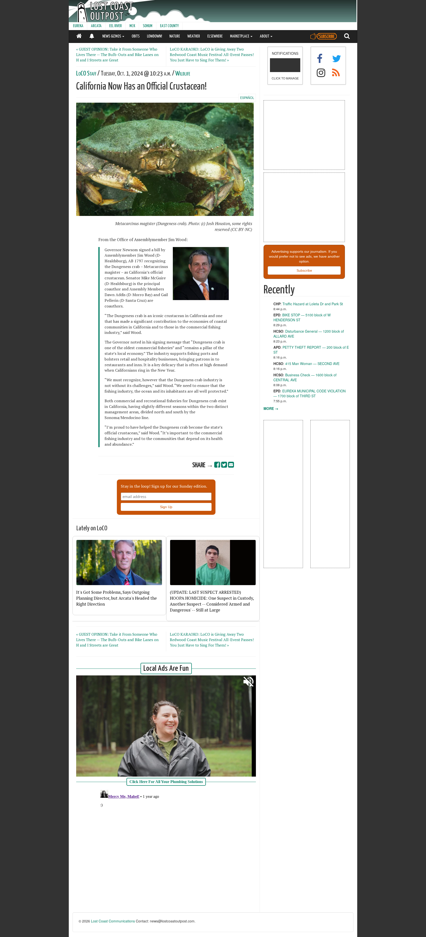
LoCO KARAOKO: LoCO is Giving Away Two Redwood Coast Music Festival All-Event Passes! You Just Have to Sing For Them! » (212, 54)
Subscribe (304, 270)
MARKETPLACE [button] (240, 36)
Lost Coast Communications (113, 920)
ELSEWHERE (215, 36)
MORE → (271, 408)
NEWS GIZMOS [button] (112, 36)
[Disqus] (166, 849)
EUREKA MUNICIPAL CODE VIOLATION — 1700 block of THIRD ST (309, 393)
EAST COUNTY (169, 26)
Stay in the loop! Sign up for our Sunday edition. (164, 486)
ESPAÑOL (247, 98)
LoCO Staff (86, 73)
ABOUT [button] (265, 36)
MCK (132, 26)
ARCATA (96, 26)
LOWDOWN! (154, 36)
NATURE (174, 36)
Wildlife (182, 73)
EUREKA (78, 26)
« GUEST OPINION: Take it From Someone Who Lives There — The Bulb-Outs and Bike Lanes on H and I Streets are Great (117, 54)
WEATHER (193, 36)
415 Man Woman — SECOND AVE (312, 363)
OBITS (136, 36)
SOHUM (147, 26)
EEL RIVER (115, 26)
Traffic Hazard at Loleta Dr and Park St (313, 303)
